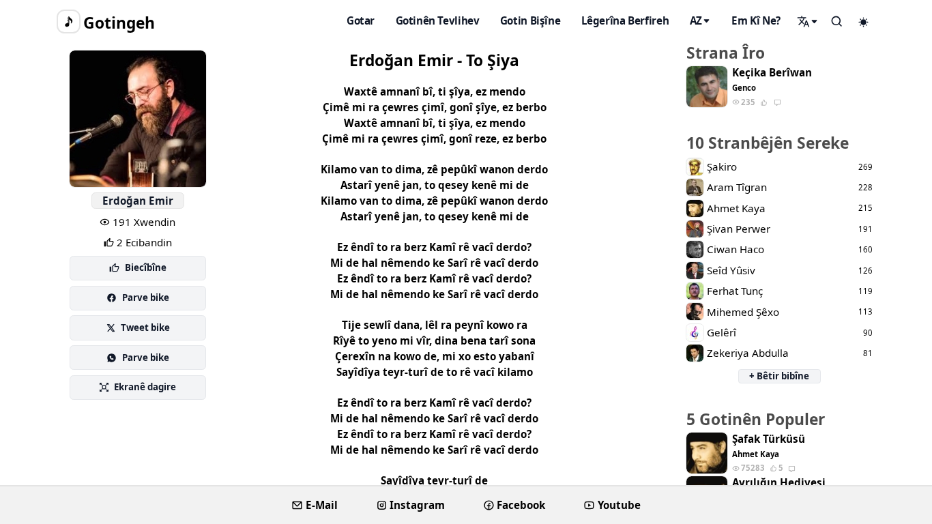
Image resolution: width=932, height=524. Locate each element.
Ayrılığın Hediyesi (779, 482)
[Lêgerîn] (807, 21)
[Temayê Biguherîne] (863, 21)
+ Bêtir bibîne (779, 376)
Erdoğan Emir (137, 200)
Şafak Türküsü (768, 439)
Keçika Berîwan (772, 72)
